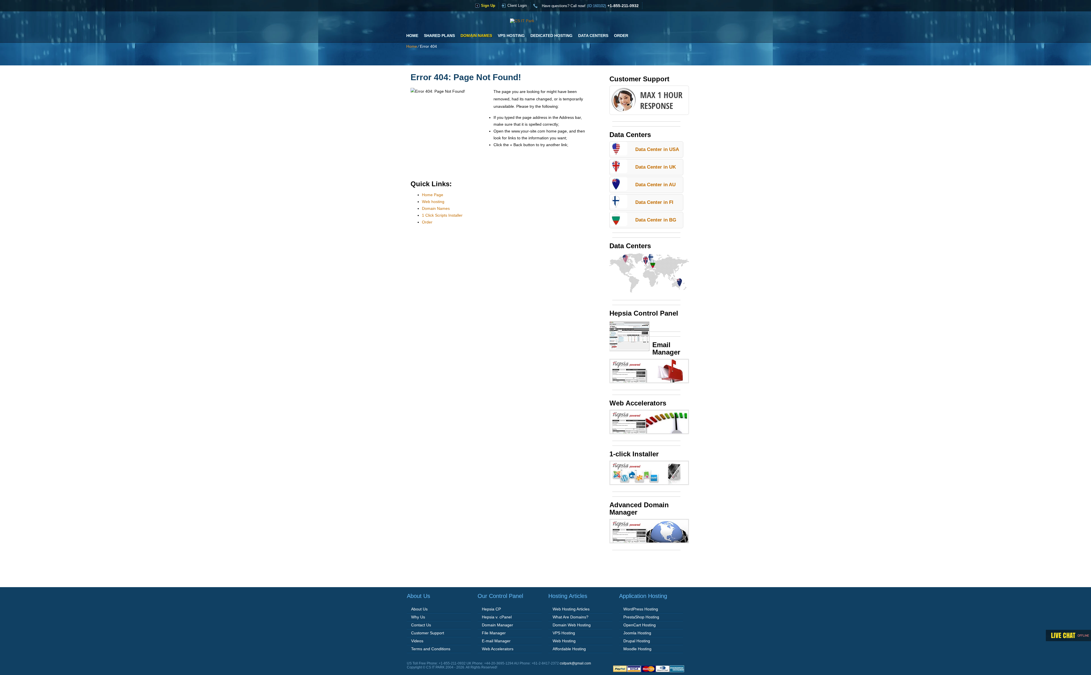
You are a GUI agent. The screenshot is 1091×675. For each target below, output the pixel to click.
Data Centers (593, 35)
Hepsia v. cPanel (497, 617)
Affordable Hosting (569, 649)
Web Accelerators (497, 649)
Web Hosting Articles (571, 609)
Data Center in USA (657, 149)
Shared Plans (439, 35)
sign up (488, 5)
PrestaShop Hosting (641, 617)
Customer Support (427, 633)
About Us (419, 609)
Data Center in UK (655, 167)
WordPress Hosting (640, 609)
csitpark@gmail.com (575, 663)
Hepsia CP (491, 609)
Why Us (418, 617)
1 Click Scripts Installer (442, 215)
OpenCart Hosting (639, 625)
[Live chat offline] (1068, 635)
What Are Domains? (570, 617)
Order (621, 35)
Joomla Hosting (637, 633)
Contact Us (421, 625)
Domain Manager (497, 625)
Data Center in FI (654, 202)
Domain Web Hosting (572, 625)
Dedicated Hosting (551, 35)
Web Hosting (564, 641)
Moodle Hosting (637, 649)
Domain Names (476, 35)
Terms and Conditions (430, 649)
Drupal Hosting (636, 641)
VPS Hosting (511, 35)
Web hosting (433, 201)
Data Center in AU (655, 184)
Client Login (517, 5)
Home (412, 35)
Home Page (432, 194)
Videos (417, 641)
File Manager (494, 633)
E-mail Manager (496, 641)
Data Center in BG (655, 220)
